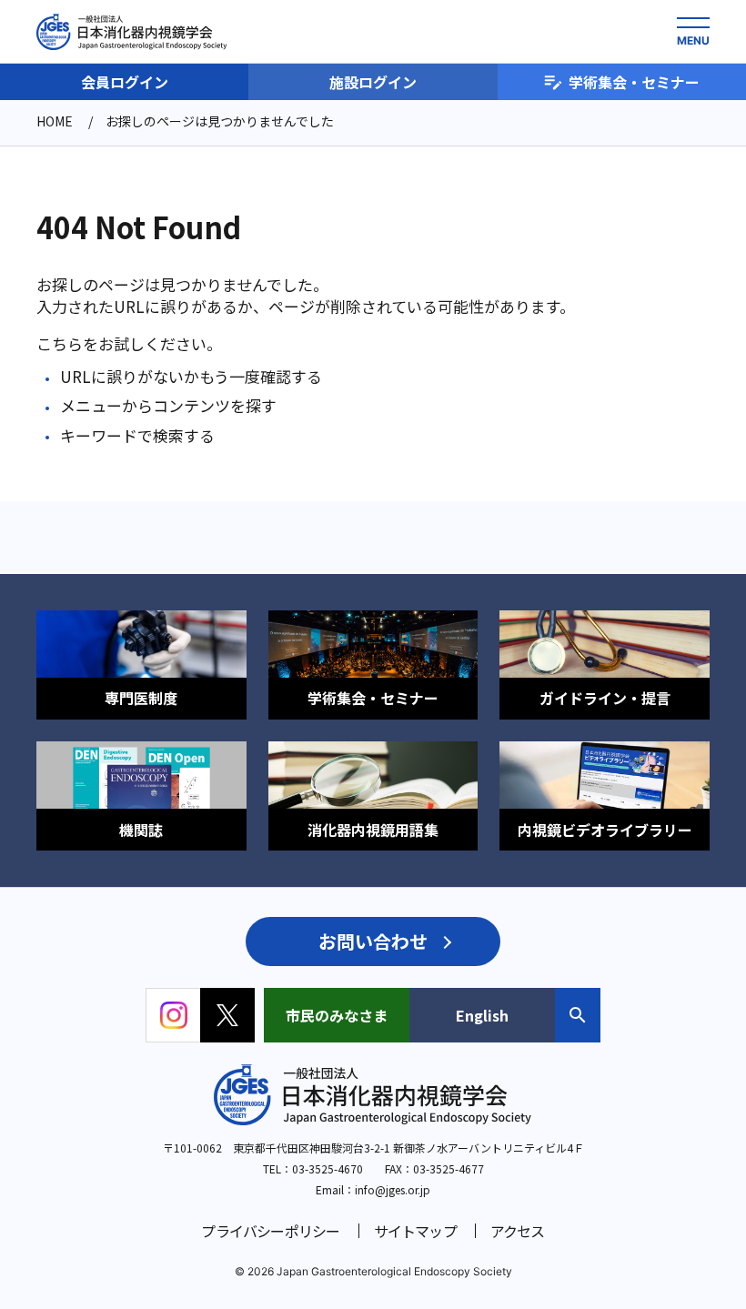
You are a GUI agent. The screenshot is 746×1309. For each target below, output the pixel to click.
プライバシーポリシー (270, 1231)
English (482, 1015)
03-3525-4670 (327, 1168)
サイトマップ (415, 1231)
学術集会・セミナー (634, 82)
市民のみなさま (337, 1015)
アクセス (517, 1231)
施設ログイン (373, 82)
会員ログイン (124, 82)
